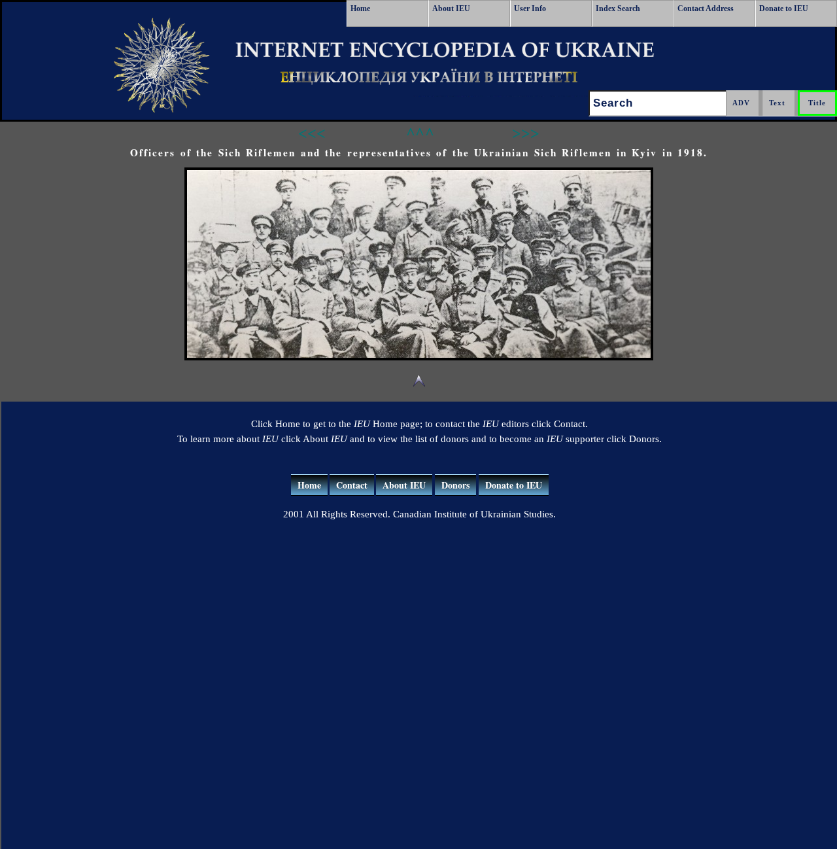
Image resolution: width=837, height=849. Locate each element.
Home (360, 8)
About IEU (451, 8)
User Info (530, 8)
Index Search (618, 8)
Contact (351, 485)
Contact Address (705, 8)
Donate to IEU (783, 8)
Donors (455, 485)
